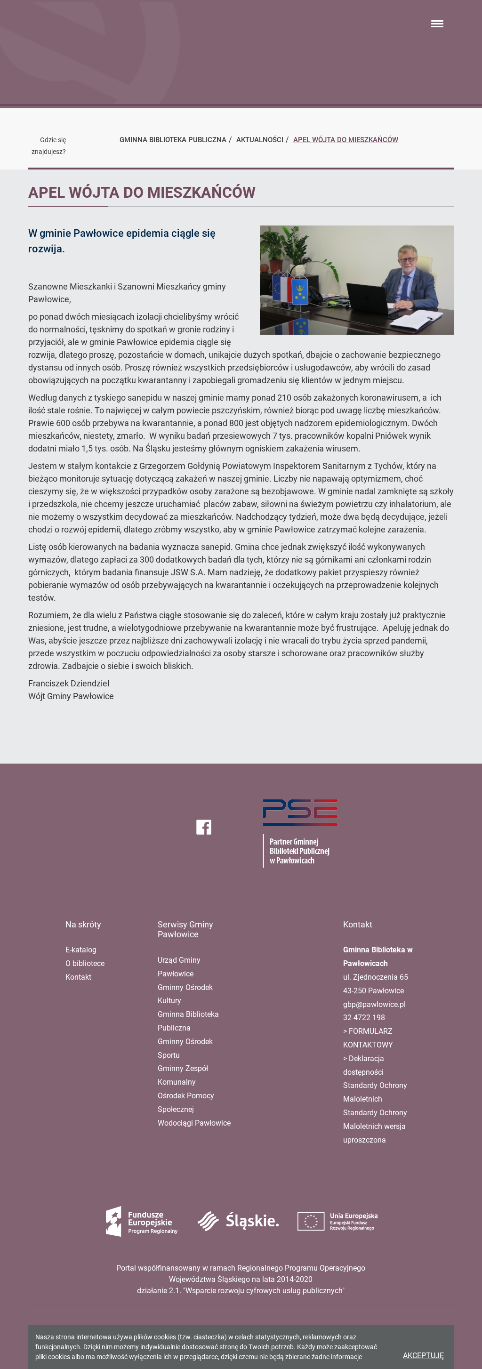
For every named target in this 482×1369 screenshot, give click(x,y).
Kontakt (78, 977)
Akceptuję (423, 1355)
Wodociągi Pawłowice (194, 1123)
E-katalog (80, 949)
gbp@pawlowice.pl (374, 1004)
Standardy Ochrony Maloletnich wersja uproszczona (375, 1126)
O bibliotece (84, 963)
